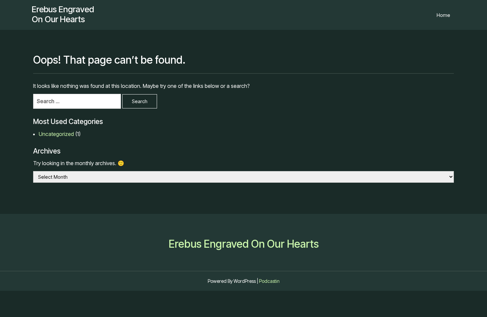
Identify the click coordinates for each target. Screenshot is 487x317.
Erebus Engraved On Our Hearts (63, 14)
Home (443, 15)
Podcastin (269, 281)
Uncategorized (56, 134)
